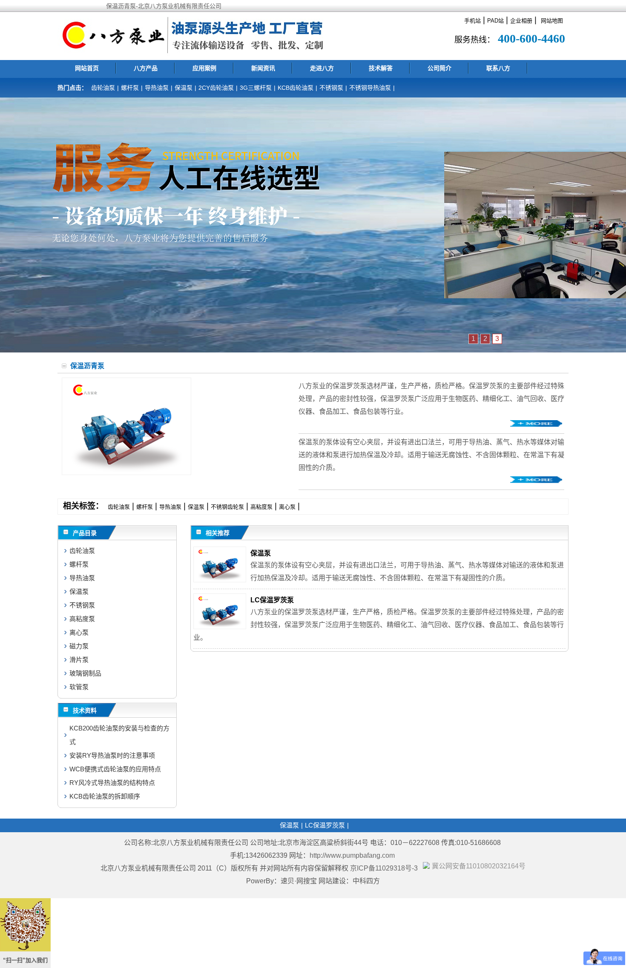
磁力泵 (79, 646)
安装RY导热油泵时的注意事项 (112, 755)
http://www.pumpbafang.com (352, 855)
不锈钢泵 (331, 87)
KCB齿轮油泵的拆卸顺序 (104, 796)
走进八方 (322, 68)
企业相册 (521, 20)
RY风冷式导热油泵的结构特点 (112, 782)
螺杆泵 (130, 87)
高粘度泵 (261, 507)
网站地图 (552, 20)
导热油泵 (157, 87)
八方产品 (146, 68)
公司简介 (439, 68)
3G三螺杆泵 (256, 87)
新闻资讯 (263, 68)
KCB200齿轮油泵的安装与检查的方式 (119, 735)
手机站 (472, 20)
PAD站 (495, 20)
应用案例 (204, 68)
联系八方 (498, 68)
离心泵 (287, 507)
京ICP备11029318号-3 (384, 868)
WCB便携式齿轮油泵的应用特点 (115, 769)
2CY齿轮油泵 (216, 87)
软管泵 (79, 686)
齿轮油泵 (103, 87)
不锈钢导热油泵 (370, 87)
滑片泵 (79, 659)
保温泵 (183, 87)
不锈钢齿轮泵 (227, 507)
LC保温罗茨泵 (272, 600)
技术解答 (381, 68)
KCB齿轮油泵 (295, 87)
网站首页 (87, 68)
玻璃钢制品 (85, 673)
